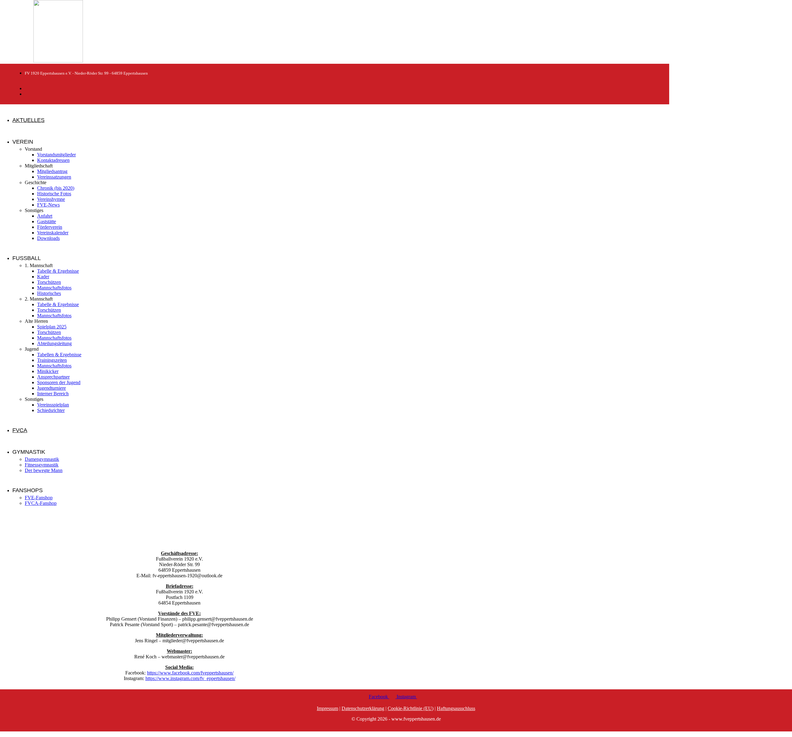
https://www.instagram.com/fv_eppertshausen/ (190, 678)
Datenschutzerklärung (363, 708)
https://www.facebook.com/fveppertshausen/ (190, 672)
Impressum (327, 708)
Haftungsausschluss (456, 708)
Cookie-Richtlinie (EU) (410, 708)
